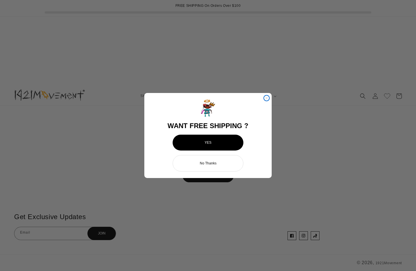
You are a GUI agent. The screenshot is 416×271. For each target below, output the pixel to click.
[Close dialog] (266, 98)
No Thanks (208, 163)
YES (208, 143)
